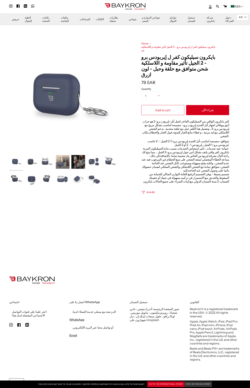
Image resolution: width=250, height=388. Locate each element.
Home (144, 43)
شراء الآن (208, 110)
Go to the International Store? (166, 384)
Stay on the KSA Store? (198, 384)
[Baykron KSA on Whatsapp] (32, 6)
